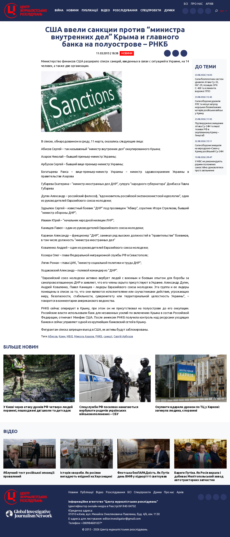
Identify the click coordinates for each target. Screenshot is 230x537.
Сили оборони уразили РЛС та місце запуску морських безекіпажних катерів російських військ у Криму (209, 107)
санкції (108, 336)
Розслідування (125, 10)
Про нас (197, 3)
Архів (209, 3)
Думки (169, 10)
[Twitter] (175, 53)
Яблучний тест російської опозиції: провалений (29, 474)
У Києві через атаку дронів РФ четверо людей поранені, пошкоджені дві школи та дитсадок (38, 408)
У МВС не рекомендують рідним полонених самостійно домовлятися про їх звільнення (209, 166)
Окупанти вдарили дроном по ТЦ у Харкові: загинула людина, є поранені (187, 408)
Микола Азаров (84, 336)
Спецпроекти (150, 10)
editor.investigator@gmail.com (122, 518)
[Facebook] (167, 53)
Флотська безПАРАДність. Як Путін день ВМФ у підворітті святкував (143, 474)
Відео (105, 10)
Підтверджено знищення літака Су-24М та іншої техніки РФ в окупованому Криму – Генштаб (209, 129)
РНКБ (98, 336)
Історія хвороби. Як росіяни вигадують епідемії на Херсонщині (86, 474)
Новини (73, 10)
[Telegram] (183, 53)
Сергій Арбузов (123, 336)
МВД (70, 336)
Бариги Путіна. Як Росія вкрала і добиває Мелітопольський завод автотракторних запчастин (198, 476)
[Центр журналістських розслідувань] (25, 10)
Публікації (90, 10)
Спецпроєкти (142, 492)
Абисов (52, 336)
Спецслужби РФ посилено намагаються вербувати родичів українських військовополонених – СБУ (108, 410)
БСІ (186, 3)
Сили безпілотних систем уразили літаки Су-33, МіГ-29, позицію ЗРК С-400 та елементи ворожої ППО (209, 85)
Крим (62, 336)
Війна (59, 10)
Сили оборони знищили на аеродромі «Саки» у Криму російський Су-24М (209, 148)
